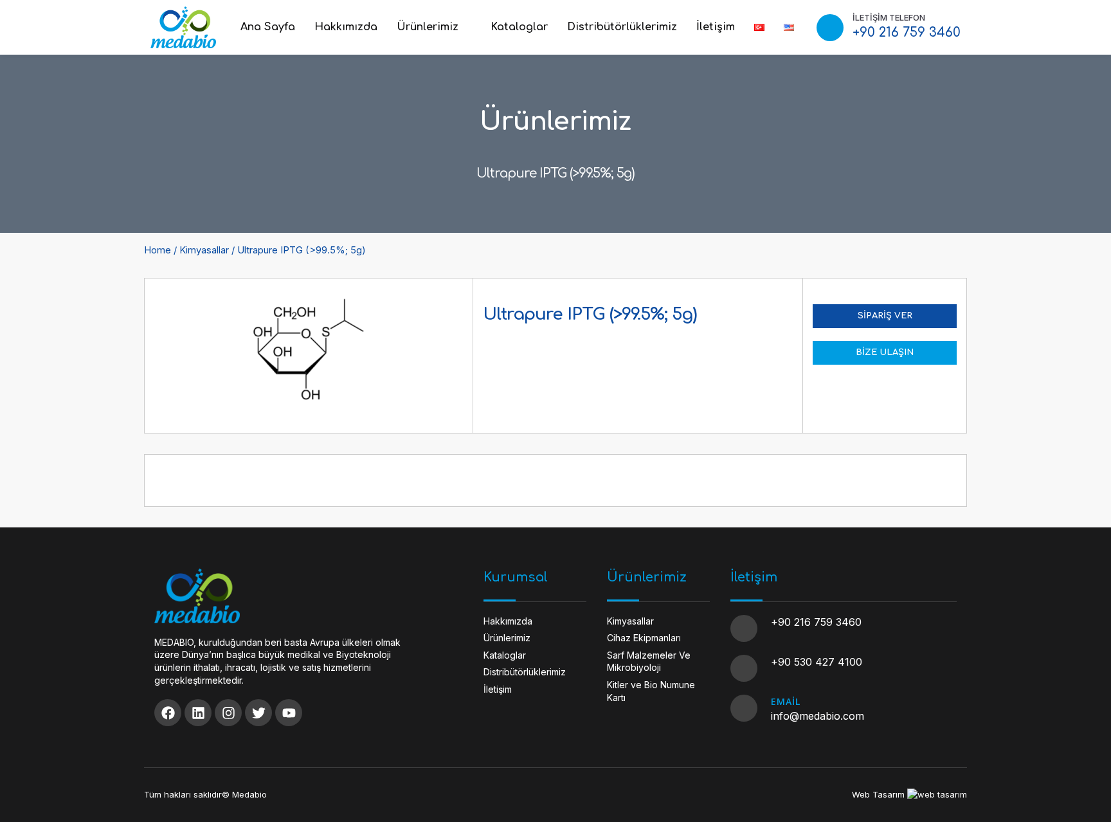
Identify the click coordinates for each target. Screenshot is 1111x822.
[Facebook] (167, 712)
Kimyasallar (204, 250)
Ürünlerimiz (427, 27)
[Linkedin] (198, 712)
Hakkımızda (345, 27)
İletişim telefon (889, 17)
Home (157, 250)
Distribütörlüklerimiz (622, 27)
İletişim (715, 27)
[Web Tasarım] (937, 794)
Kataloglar (519, 27)
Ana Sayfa (267, 27)
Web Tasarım (878, 794)
